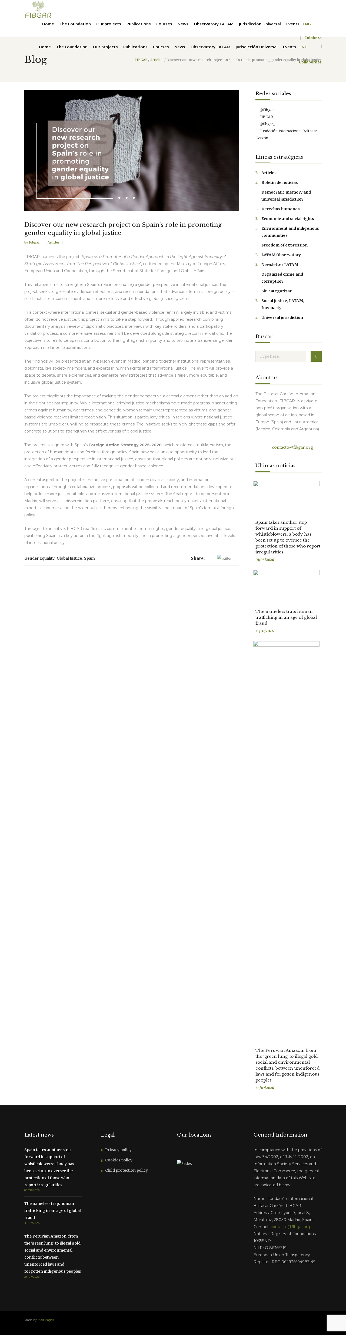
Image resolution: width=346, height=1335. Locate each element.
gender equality (39, 558)
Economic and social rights (287, 218)
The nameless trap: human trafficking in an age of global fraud (286, 617)
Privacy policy (118, 1149)
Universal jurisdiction (282, 317)
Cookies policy (118, 1160)
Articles (156, 60)
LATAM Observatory (281, 254)
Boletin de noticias (279, 182)
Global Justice (69, 558)
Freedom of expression (284, 245)
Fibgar (35, 242)
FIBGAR (141, 60)
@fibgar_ (266, 123)
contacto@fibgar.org (292, 447)
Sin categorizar (276, 291)
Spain (89, 558)
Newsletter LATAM (279, 264)
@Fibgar (266, 109)
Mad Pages (46, 1320)
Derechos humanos (280, 209)
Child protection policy (126, 1170)
